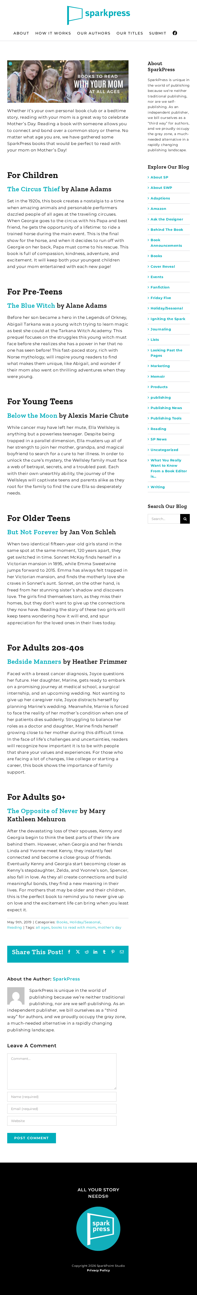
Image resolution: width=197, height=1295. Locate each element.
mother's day (109, 927)
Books (62, 922)
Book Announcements (166, 242)
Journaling (161, 329)
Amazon (158, 208)
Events (157, 277)
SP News (159, 439)
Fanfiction (160, 287)
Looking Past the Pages (166, 353)
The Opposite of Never (42, 811)
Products (159, 387)
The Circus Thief (33, 189)
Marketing (160, 366)
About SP (159, 177)
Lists (155, 339)
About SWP (161, 187)
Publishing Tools (166, 418)
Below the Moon (32, 415)
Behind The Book (167, 229)
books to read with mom (73, 927)
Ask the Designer (167, 219)
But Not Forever (32, 532)
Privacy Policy (98, 1270)
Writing (158, 487)
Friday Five (161, 298)
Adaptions (160, 198)
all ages (42, 927)
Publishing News (166, 408)
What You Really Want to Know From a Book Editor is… (169, 468)
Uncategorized (165, 450)
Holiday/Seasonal (85, 922)
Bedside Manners (34, 661)
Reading (14, 927)
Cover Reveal (163, 266)
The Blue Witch (31, 305)
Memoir (158, 376)
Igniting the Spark (168, 319)
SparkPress (66, 979)
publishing (161, 397)
